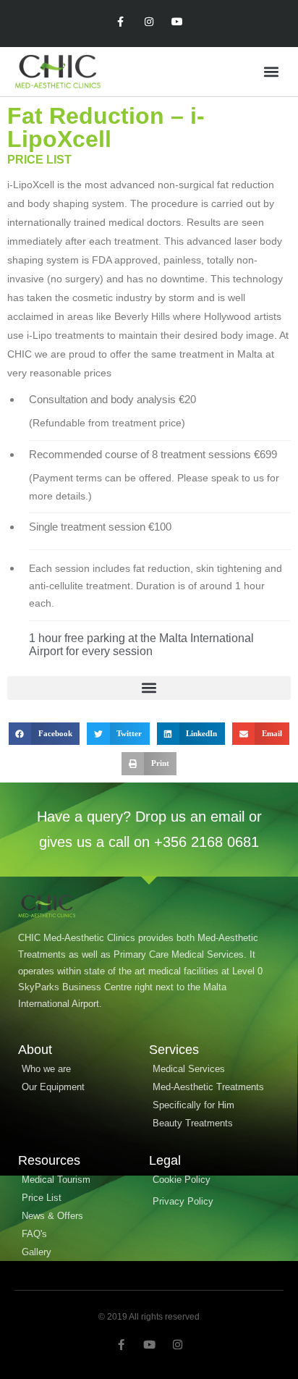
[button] (272, 72)
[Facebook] (120, 22)
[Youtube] (177, 22)
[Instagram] (149, 22)
